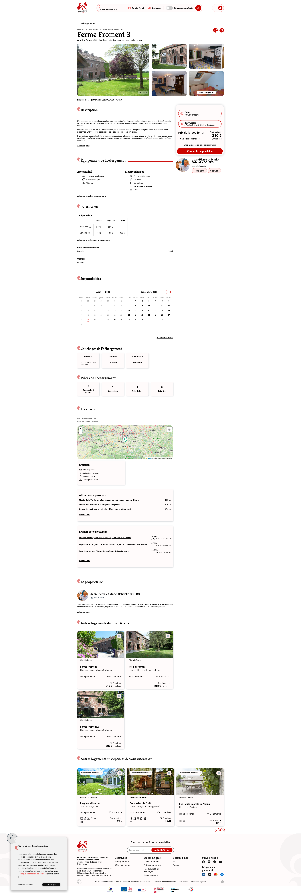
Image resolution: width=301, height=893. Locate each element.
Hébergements (88, 23)
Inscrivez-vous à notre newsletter (150, 842)
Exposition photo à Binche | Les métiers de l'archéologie (104, 551)
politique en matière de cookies (32, 874)
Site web (214, 171)
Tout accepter (51, 884)
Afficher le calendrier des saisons (93, 240)
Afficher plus (83, 145)
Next (119, 646)
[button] (125, 439)
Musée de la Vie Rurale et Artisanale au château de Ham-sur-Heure (109, 500)
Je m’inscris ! (162, 850)
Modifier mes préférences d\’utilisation (79, 881)
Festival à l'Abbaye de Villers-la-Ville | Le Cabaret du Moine (105, 538)
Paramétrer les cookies (25, 884)
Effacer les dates (165, 337)
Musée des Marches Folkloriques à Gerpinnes (99, 504)
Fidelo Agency (222, 881)
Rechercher (198, 8)
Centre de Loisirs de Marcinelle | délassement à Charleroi (105, 509)
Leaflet (149, 458)
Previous (82, 646)
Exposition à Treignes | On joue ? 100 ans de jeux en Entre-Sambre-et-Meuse (113, 544)
